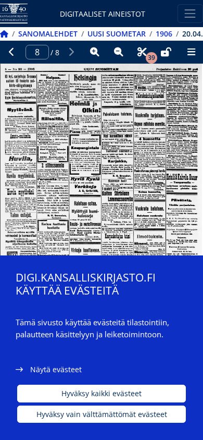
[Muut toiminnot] (191, 52)
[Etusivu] (4, 34)
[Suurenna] (94, 52)
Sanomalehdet (48, 34)
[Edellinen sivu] (12, 52)
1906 (164, 34)
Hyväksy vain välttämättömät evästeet (101, 414)
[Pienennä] (118, 52)
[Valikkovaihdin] (190, 13)
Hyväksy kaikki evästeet (101, 393)
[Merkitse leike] (142, 52)
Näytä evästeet (56, 369)
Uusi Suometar (116, 34)
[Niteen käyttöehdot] (166, 52)
